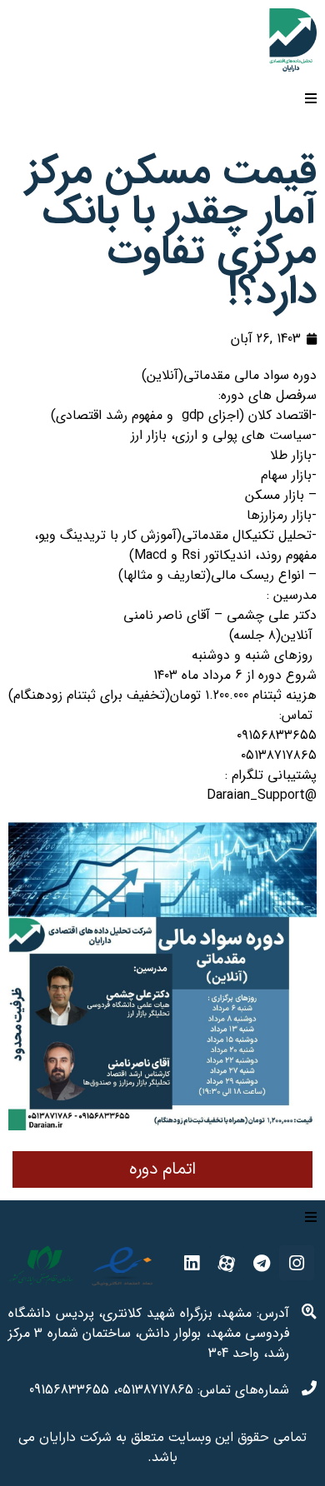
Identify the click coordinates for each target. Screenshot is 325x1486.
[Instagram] (296, 1262)
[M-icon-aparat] (226, 1262)
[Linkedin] (191, 1262)
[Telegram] (261, 1262)
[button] (162, 1169)
